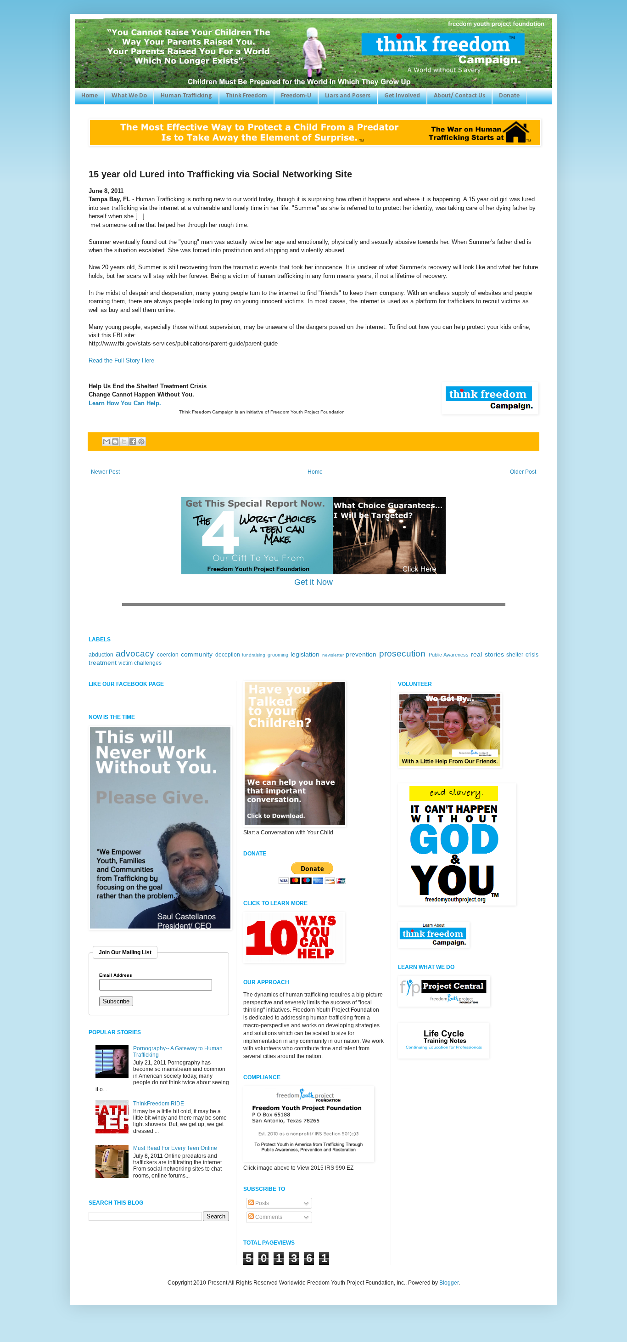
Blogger (449, 1283)
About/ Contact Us (459, 95)
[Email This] (106, 441)
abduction (101, 654)
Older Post (523, 472)
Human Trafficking (186, 95)
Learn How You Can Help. (125, 403)
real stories (487, 654)
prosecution (402, 653)
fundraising (253, 654)
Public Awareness (449, 654)
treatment (103, 662)
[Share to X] (124, 441)
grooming (278, 654)
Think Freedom (246, 95)
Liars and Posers (347, 95)
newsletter (333, 654)
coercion (168, 654)
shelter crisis (522, 654)
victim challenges (140, 663)
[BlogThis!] (115, 441)
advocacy (135, 653)
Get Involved (402, 95)
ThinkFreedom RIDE (158, 1103)
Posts (261, 1203)
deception (227, 654)
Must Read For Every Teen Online (175, 1148)
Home (89, 95)
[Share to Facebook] (132, 441)
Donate (509, 95)
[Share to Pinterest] (141, 441)
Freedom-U (296, 95)
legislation (305, 654)
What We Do (129, 95)
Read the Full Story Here (121, 360)
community (197, 654)
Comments (268, 1217)
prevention (361, 654)
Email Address (115, 975)
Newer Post (105, 472)
